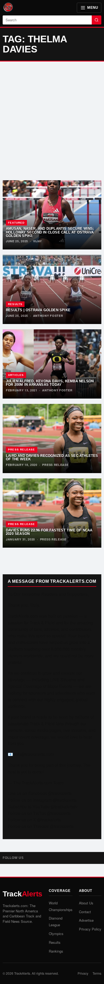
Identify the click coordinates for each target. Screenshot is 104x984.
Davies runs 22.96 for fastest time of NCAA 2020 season (49, 532)
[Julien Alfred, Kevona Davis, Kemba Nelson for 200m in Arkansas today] (52, 364)
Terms (97, 973)
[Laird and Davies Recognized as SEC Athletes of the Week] (52, 438)
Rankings (56, 951)
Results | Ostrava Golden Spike (38, 310)
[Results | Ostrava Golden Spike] (52, 289)
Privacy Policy (90, 929)
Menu (92, 8)
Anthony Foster (48, 316)
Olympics (56, 933)
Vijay (37, 241)
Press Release (21, 449)
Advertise (86, 920)
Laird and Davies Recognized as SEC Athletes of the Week (52, 457)
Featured (16, 222)
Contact (85, 911)
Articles (16, 375)
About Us (86, 902)
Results (15, 304)
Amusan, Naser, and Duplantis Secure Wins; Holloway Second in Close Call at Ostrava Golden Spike (50, 232)
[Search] (96, 19)
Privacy (83, 973)
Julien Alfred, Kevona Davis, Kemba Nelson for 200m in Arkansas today (50, 383)
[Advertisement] (52, 121)
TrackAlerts (22, 973)
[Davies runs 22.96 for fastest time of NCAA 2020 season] (52, 513)
